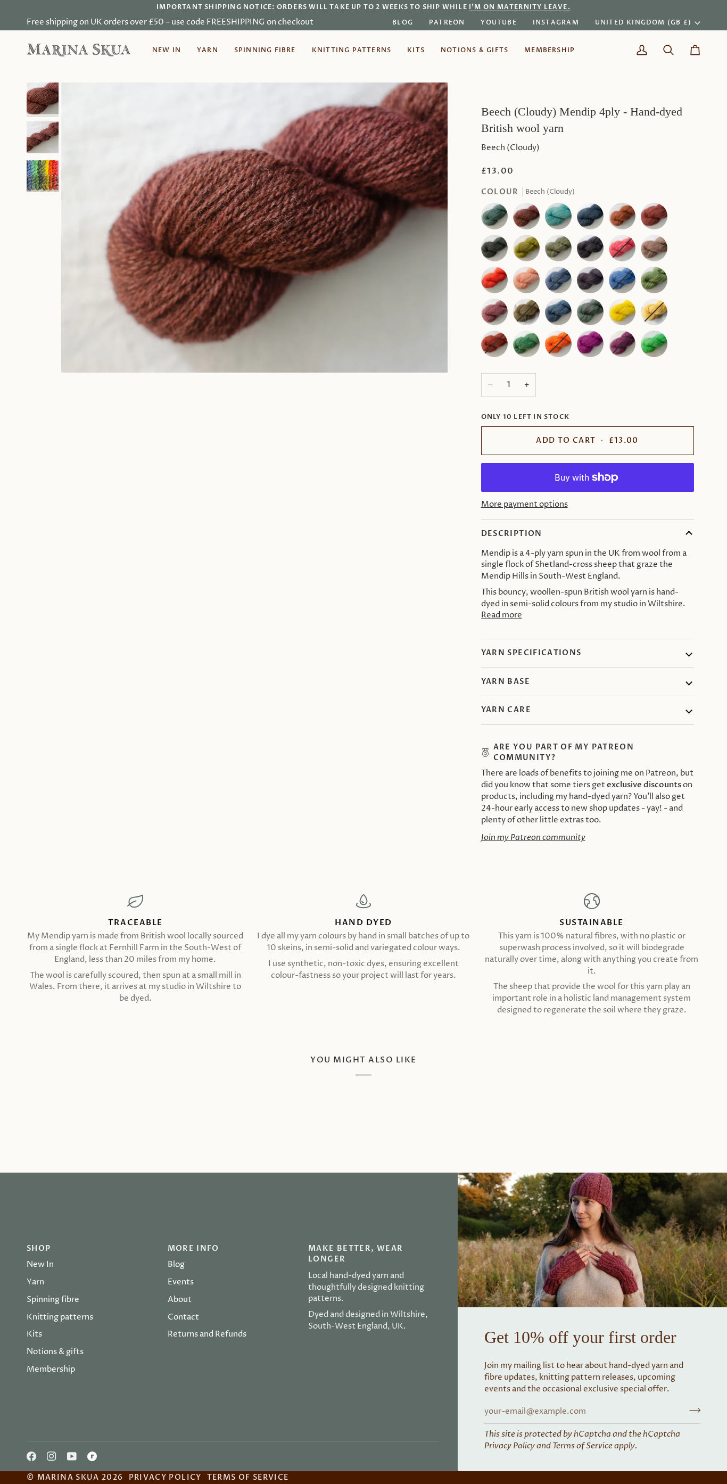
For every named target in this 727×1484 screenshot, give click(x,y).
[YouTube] (72, 1456)
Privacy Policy (509, 1446)
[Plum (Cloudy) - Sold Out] (625, 346)
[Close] (442, 687)
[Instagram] (51, 1456)
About (180, 1300)
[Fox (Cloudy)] (625, 219)
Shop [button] (39, 1248)
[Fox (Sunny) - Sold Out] (561, 346)
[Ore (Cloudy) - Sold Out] (497, 346)
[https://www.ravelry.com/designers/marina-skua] (92, 1456)
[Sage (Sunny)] (657, 283)
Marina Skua (68, 1477)
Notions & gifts (55, 1352)
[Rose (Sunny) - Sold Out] (625, 251)
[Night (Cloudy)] (593, 219)
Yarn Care (506, 710)
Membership (51, 1369)
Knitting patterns (60, 1317)
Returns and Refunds (207, 1334)
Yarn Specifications (531, 653)
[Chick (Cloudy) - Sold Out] (529, 315)
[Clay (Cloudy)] (657, 251)
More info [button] (193, 1248)
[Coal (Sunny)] (593, 283)
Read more (501, 615)
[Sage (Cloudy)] (561, 251)
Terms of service (248, 1477)
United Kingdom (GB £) (643, 22)
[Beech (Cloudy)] (529, 219)
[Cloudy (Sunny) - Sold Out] (657, 315)
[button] (207, 50)
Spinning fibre (53, 1300)
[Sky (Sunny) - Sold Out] (625, 283)
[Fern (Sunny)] (654, 346)
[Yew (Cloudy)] (497, 251)
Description (511, 534)
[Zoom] (254, 228)
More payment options (524, 504)
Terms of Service (582, 1446)
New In (40, 1264)
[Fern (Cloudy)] (529, 346)
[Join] (431, 781)
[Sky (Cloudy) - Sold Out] (561, 283)
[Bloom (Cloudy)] (529, 251)
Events (181, 1282)
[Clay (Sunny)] (529, 283)
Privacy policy (165, 1477)
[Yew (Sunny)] (593, 315)
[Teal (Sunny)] (561, 219)
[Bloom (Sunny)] (625, 315)
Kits (34, 1334)
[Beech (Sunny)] (657, 219)
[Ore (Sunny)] (497, 283)
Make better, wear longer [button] (355, 1253)
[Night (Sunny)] (561, 315)
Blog (176, 1264)
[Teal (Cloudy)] (497, 219)
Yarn (35, 1282)
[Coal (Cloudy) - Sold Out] (593, 251)
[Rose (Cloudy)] (497, 315)
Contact (183, 1317)
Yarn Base (505, 682)
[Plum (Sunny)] (593, 346)
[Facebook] (31, 1456)
